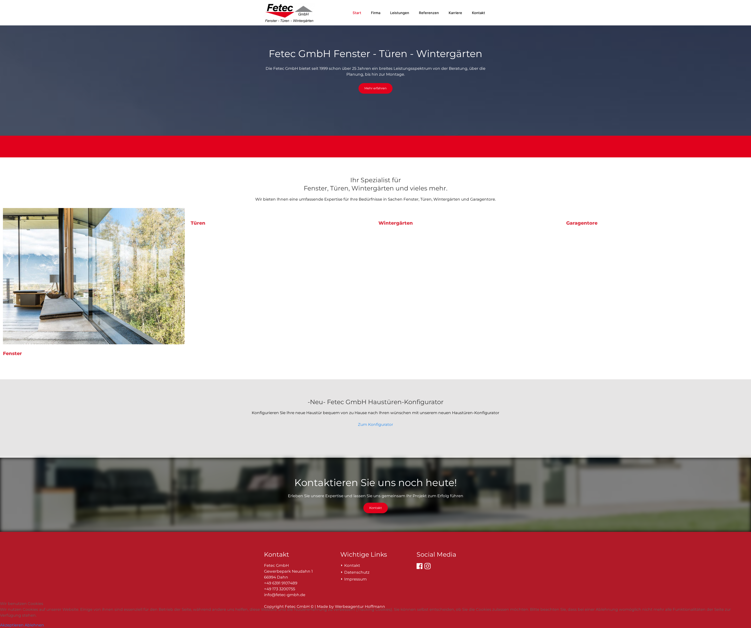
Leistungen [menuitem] (399, 13)
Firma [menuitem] (375, 13)
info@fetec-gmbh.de (284, 594)
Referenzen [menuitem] (429, 13)
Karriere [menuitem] (455, 13)
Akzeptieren (12, 625)
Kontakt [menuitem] (478, 13)
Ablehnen (34, 625)
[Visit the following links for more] (419, 566)
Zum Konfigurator (375, 424)
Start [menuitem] (357, 13)
